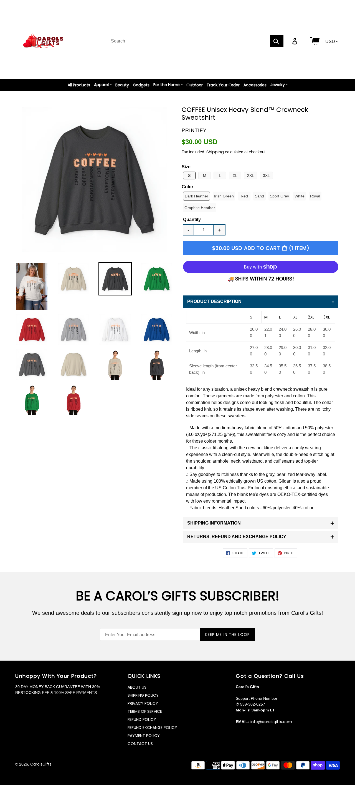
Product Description (260, 301)
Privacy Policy (143, 703)
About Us (137, 687)
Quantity (192, 219)
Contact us (140, 743)
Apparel (101, 84)
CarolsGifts (41, 764)
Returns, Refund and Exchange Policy (260, 536)
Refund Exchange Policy (152, 727)
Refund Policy (142, 719)
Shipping (215, 152)
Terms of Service (145, 711)
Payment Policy (144, 735)
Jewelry (277, 84)
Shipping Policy (143, 695)
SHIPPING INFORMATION (260, 523)
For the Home (166, 84)
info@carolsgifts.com (271, 721)
